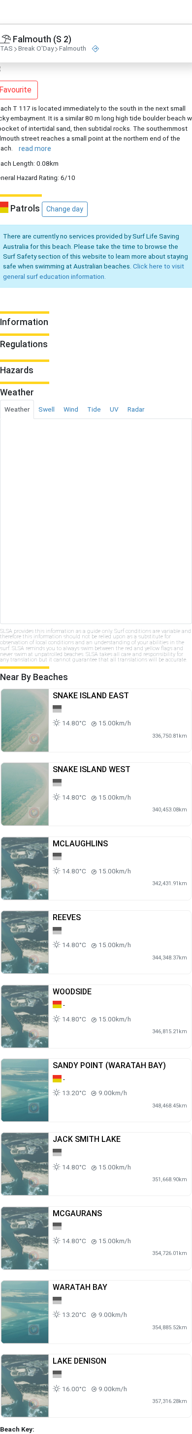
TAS (6, 49)
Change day (64, 209)
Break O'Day (36, 49)
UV (114, 409)
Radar (136, 409)
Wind (71, 409)
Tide (94, 409)
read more (35, 148)
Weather (17, 409)
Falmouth (72, 49)
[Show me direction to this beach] (95, 49)
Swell (46, 409)
